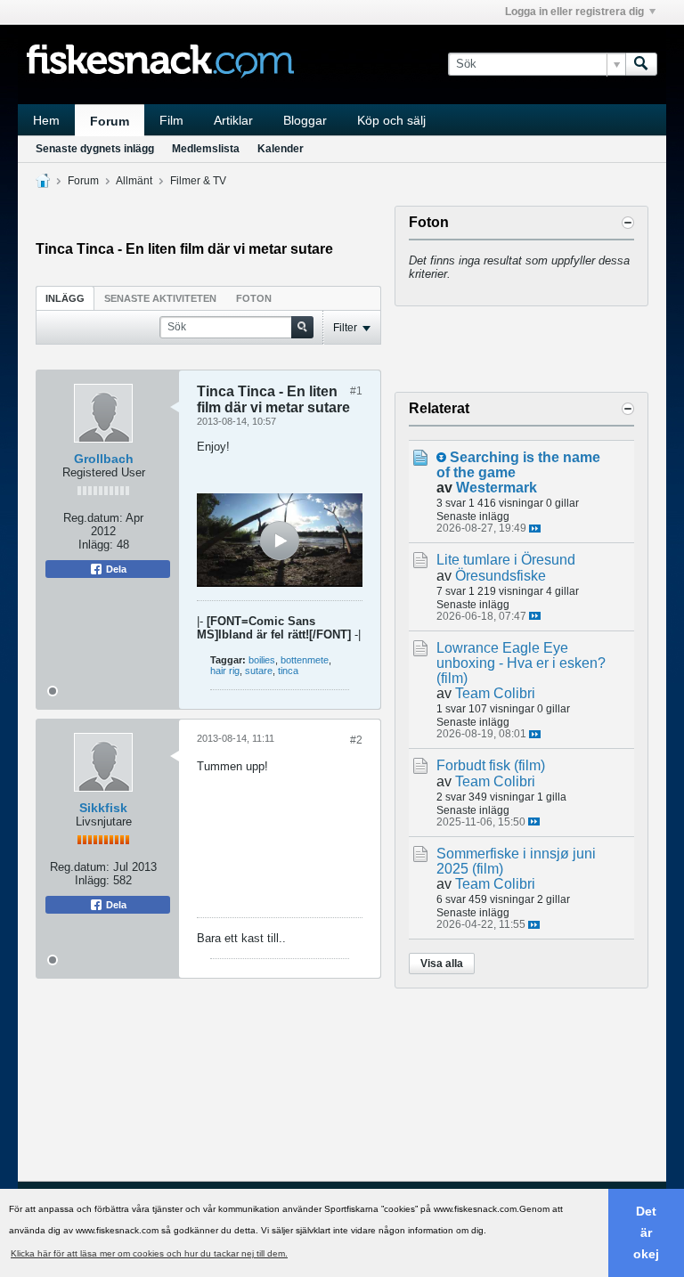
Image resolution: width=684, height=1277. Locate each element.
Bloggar (305, 120)
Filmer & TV (198, 181)
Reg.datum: (93, 518)
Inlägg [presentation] (65, 298)
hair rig (225, 670)
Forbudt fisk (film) (490, 765)
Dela (114, 569)
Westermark (496, 487)
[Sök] (641, 64)
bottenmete (305, 660)
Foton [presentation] (254, 298)
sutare (259, 670)
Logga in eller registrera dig (574, 11)
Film (171, 120)
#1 (356, 391)
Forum (109, 121)
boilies (261, 660)
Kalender (280, 148)
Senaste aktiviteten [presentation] (160, 298)
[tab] (65, 298)
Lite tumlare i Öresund (505, 559)
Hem (46, 120)
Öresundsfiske (500, 575)
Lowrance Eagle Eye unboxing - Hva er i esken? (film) (521, 663)
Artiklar (233, 120)
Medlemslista (206, 148)
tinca (288, 670)
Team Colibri (495, 693)
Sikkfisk (103, 808)
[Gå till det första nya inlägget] (441, 457)
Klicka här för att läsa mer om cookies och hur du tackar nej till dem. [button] (149, 1253)
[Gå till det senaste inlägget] (535, 529)
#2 (356, 740)
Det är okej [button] (646, 1232)
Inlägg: (95, 544)
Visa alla (441, 963)
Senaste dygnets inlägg (95, 148)
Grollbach (104, 458)
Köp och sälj (391, 120)
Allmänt (134, 181)
